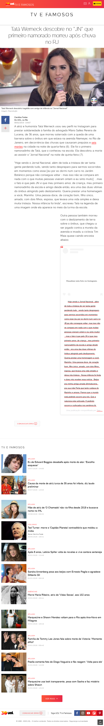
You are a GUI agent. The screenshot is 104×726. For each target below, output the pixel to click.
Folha (81, 12)
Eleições (26, 12)
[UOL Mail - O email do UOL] (85, 3)
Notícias (38, 12)
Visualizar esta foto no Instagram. (81, 281)
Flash (17, 12)
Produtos (6, 12)
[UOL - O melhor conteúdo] (10, 4)
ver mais (50, 699)
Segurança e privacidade (78, 721)
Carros (59, 12)
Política (49, 12)
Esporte (90, 12)
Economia (70, 12)
